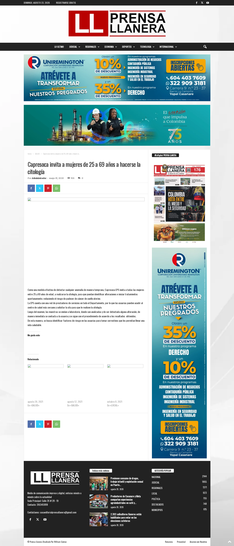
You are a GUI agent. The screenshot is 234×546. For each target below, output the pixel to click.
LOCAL (154, 493)
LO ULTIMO (59, 46)
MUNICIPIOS (157, 510)
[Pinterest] (48, 188)
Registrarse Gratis (66, 2)
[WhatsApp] (56, 188)
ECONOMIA (109, 46)
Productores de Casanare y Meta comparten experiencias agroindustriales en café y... (126, 499)
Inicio (29, 153)
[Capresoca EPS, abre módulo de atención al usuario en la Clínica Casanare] (125, 374)
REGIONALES (90, 46)
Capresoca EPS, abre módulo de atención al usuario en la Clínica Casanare (122, 394)
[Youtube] (207, 2)
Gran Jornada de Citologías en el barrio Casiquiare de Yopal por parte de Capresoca (45, 394)
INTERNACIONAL (167, 46)
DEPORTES (127, 46)
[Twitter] (202, 2)
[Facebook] (197, 2)
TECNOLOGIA (145, 46)
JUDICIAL (73, 46)
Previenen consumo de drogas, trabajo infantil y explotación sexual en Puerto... (127, 481)
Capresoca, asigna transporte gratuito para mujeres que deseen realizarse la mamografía (83, 394)
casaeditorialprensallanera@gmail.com (58, 512)
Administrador (39, 178)
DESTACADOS (158, 504)
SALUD (37, 153)
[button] (205, 47)
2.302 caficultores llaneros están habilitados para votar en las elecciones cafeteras (126, 517)
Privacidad (181, 541)
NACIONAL (156, 477)
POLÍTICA (156, 499)
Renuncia (169, 541)
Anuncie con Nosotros (198, 541)
